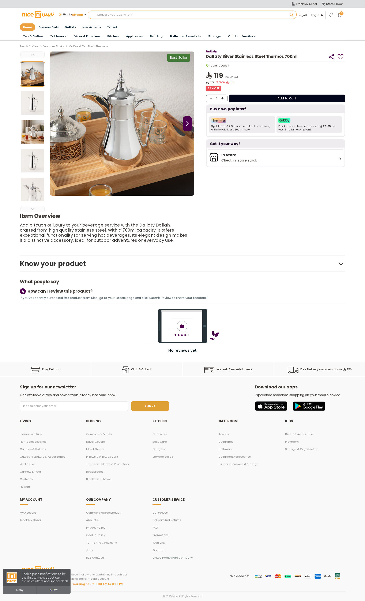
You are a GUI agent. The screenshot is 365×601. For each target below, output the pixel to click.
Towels (224, 434)
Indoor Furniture (31, 434)
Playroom (292, 442)
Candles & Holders (33, 449)
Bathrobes (226, 442)
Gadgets (159, 449)
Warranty (159, 543)
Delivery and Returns (167, 520)
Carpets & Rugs (31, 472)
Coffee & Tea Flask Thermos (88, 46)
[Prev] (32, 55)
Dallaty (211, 51)
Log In (315, 15)
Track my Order (30, 520)
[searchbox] (192, 15)
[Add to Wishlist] (340, 56)
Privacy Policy (95, 528)
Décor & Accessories (300, 434)
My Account (28, 513)
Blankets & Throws (99, 479)
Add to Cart (287, 98)
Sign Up (150, 406)
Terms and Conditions (101, 543)
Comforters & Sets (99, 434)
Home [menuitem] (27, 27)
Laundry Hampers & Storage (238, 464)
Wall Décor (27, 464)
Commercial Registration (103, 513)
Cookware (160, 434)
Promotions (161, 535)
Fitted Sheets (95, 449)
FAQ (155, 528)
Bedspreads (95, 472)
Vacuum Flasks (53, 46)
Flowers (25, 487)
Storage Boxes (163, 457)
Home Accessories (33, 442)
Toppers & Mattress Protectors (107, 464)
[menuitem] (48, 27)
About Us (92, 520)
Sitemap (158, 550)
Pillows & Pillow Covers (102, 457)
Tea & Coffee (29, 46)
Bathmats (225, 449)
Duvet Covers (95, 442)
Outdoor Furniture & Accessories (42, 457)
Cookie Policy (95, 535)
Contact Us (160, 513)
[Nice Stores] (38, 14)
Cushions (26, 479)
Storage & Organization (301, 449)
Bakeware (160, 442)
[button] (241, 124)
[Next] (32, 209)
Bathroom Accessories (235, 457)
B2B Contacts (95, 558)
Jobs (89, 550)
